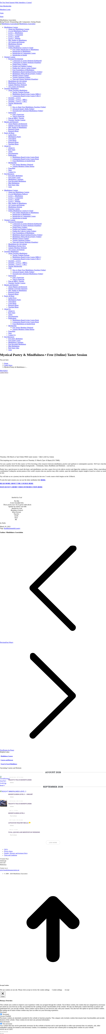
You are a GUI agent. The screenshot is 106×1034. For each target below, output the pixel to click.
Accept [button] (67, 990)
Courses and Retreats (7, 760)
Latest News (4, 372)
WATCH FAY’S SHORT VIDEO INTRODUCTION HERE (21, 487)
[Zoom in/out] (7, 1031)
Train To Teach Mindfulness (9, 764)
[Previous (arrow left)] (1, 1033)
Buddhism (7, 528)
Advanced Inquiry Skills (18, 823)
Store (1, 16)
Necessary (5, 1014)
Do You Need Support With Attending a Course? (16, 2)
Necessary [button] (3, 1012)
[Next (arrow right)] (3, 1033)
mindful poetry (15, 528)
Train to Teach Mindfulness (19, 780)
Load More (53, 842)
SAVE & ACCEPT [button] (6, 1029)
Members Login (5, 9)
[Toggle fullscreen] (5, 1031)
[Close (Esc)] (1, 1031)
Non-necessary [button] (5, 1022)
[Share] (3, 1031)
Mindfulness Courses (7, 756)
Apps (2, 13)
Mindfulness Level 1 (16, 813)
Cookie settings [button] (57, 990)
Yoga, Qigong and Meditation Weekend (24, 832)
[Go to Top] (53, 981)
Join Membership (5, 6)
